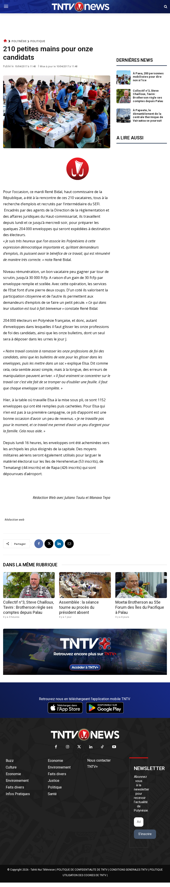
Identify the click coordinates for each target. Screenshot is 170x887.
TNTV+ (92, 767)
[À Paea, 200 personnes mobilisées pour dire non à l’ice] (123, 77)
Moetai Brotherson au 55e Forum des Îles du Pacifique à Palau (139, 607)
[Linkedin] (59, 543)
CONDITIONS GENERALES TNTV (129, 869)
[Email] (69, 543)
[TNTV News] (85, 734)
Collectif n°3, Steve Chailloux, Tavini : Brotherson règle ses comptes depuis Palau (148, 96)
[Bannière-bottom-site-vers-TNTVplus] (85, 674)
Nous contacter (99, 760)
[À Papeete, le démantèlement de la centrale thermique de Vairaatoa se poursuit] (123, 116)
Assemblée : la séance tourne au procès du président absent (79, 607)
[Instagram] (67, 747)
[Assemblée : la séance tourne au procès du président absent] (85, 585)
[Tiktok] (102, 747)
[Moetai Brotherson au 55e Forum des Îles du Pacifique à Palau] (141, 585)
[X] (48, 543)
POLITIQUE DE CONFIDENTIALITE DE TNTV (82, 869)
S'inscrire (145, 834)
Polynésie (19, 41)
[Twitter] (79, 747)
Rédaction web (14, 520)
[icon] (5, 41)
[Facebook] (38, 543)
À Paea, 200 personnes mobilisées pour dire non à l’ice (148, 77)
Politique (37, 41)
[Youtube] (114, 747)
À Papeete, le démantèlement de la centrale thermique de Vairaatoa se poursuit (148, 115)
